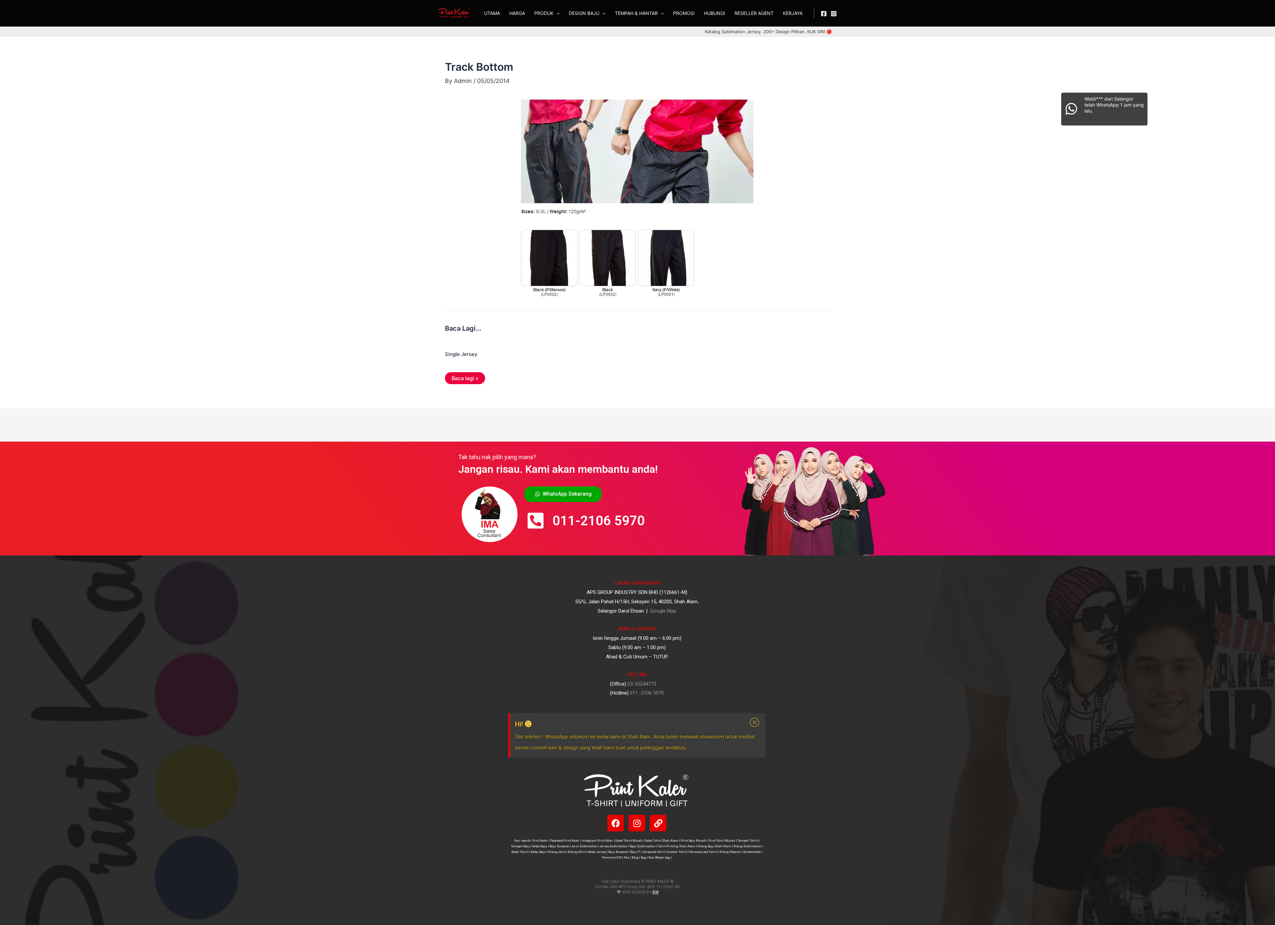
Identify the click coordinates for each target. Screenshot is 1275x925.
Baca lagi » (465, 378)
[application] (556, 13)
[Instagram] (834, 14)
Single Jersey (461, 354)
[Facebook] (824, 14)
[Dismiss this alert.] (755, 722)
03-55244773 (642, 684)
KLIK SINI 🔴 (819, 31)
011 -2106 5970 (647, 693)
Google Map (662, 611)
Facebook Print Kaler (564, 840)
